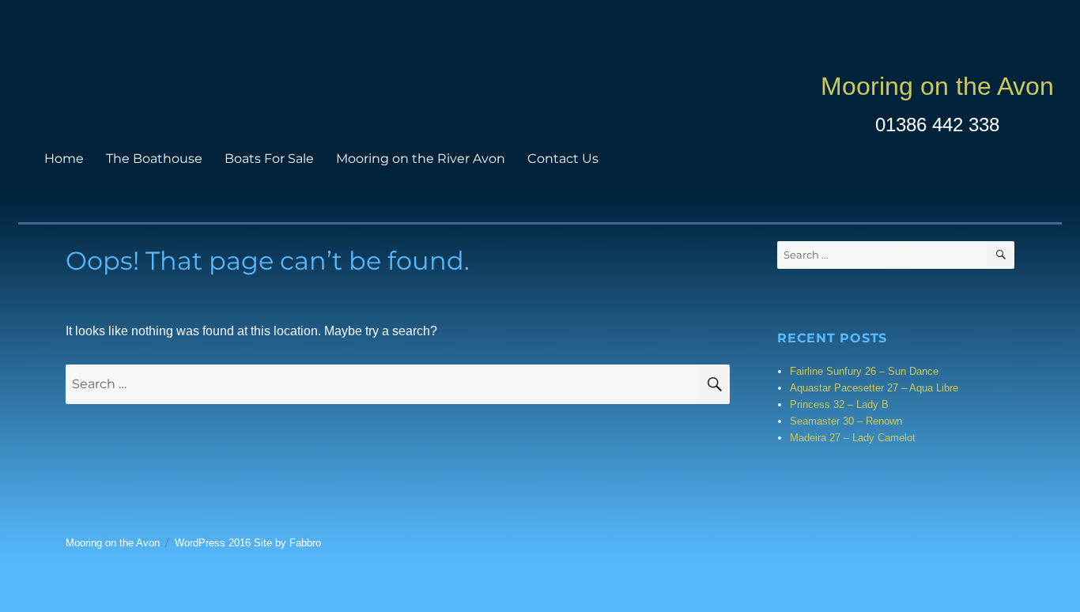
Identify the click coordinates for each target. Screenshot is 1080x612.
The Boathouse (154, 158)
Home (64, 158)
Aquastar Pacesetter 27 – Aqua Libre (874, 388)
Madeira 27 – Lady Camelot (853, 438)
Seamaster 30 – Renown (846, 421)
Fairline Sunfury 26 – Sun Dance (864, 371)
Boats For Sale (269, 158)
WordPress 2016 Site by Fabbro (248, 543)
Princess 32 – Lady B (839, 404)
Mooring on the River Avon (420, 158)
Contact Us (563, 158)
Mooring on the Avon (937, 86)
